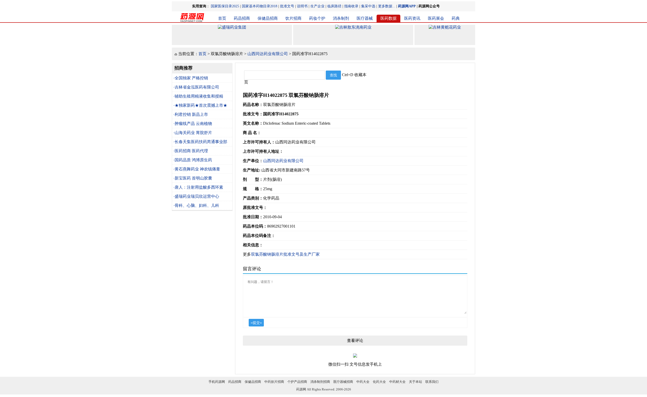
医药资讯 (412, 18)
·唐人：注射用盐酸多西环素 (198, 187)
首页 (222, 18)
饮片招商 (293, 18)
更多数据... (386, 6)
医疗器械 (365, 18)
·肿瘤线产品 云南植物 (192, 123)
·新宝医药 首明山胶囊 (192, 178)
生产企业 (317, 6)
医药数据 (388, 18)
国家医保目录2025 (225, 6)
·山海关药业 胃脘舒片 (192, 132)
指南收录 (351, 6)
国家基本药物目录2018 (259, 6)
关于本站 (415, 382)
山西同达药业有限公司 (267, 54)
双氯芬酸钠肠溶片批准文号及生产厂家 (285, 254)
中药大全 (362, 382)
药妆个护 (317, 18)
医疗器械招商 (343, 382)
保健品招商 (268, 18)
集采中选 (368, 6)
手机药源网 (217, 382)
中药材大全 (397, 382)
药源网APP (407, 6)
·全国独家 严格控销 (190, 78)
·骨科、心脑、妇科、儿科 (196, 205)
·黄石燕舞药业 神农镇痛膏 (196, 169)
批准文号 (287, 6)
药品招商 (242, 18)
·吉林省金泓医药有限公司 (196, 87)
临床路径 (334, 6)
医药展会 (436, 18)
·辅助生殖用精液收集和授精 (198, 96)
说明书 (302, 6)
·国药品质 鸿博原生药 (192, 160)
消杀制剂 (341, 18)
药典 (456, 18)
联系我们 (431, 382)
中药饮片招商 (274, 382)
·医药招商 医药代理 (190, 151)
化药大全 (379, 382)
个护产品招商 (297, 382)
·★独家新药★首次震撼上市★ (200, 105)
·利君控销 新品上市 (190, 114)
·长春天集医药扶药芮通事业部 (200, 142)
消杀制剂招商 (320, 382)
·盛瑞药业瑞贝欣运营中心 (196, 196)
